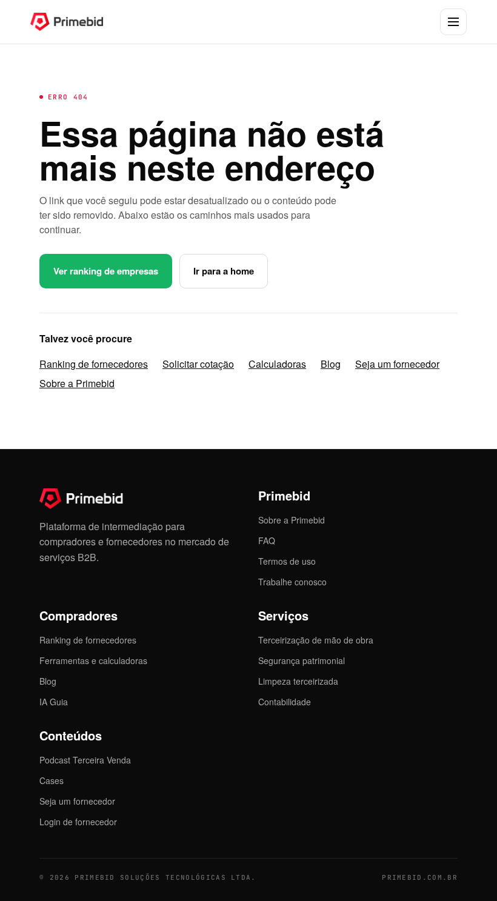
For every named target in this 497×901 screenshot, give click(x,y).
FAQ (266, 540)
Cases (51, 780)
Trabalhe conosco (292, 582)
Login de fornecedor (78, 822)
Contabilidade (284, 702)
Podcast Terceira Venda (85, 760)
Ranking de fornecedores (93, 364)
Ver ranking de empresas (105, 271)
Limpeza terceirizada (298, 681)
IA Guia (53, 702)
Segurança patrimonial (301, 660)
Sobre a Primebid (77, 383)
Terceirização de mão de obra (315, 640)
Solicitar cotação (198, 364)
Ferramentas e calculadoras (93, 660)
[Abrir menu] (453, 21)
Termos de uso (287, 561)
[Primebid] (75, 22)
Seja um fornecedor (397, 364)
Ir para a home (223, 271)
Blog (331, 364)
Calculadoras (277, 364)
